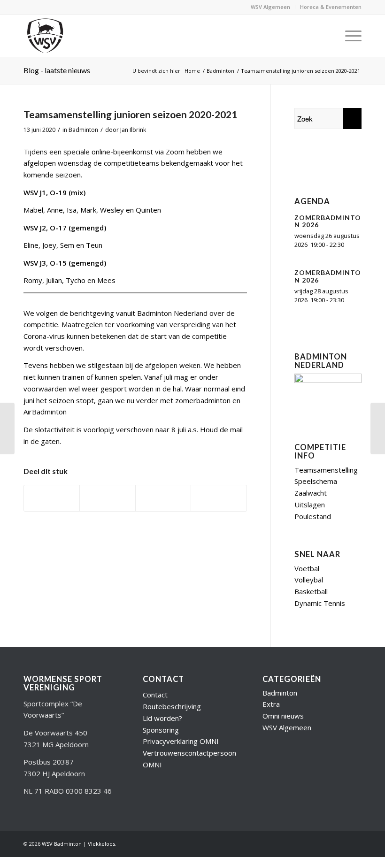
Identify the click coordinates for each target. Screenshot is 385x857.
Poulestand (312, 516)
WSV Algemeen (270, 6)
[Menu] (349, 36)
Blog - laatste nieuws (56, 70)
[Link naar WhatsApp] (354, 843)
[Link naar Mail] (340, 843)
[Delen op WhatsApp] (163, 498)
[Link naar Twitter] (298, 843)
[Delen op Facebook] (51, 498)
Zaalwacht (310, 492)
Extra (271, 704)
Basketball (311, 591)
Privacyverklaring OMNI (181, 741)
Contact (155, 694)
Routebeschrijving (172, 706)
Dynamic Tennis (319, 603)
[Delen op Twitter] (107, 498)
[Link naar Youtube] (312, 843)
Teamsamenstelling (326, 469)
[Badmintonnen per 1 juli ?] (7, 428)
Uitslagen (309, 504)
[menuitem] (270, 7)
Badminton (83, 130)
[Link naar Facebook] (326, 843)
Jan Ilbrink (133, 130)
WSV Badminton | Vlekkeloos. (79, 843)
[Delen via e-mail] (218, 498)
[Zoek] (326, 36)
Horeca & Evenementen (331, 6)
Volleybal (308, 579)
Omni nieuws (283, 715)
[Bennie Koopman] (328, 163)
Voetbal (306, 568)
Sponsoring (161, 730)
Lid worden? (162, 718)
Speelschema (315, 481)
